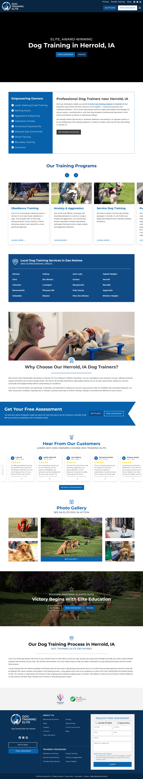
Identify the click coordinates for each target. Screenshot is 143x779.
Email (115, 732)
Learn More (17, 240)
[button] (123, 723)
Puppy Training (71, 753)
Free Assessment (127, 8)
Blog (129, 2)
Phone (95, 732)
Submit (112, 764)
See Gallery (71, 559)
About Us (48, 715)
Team (45, 723)
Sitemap (86, 776)
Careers (46, 727)
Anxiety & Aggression (74, 757)
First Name (97, 727)
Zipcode (96, 737)
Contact (46, 731)
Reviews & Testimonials (71, 487)
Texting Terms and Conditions (103, 754)
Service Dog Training (51, 757)
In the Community (73, 727)
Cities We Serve (49, 735)
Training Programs (54, 749)
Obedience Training (50, 753)
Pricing (105, 2)
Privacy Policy (69, 776)
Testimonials (70, 723)
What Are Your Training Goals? (101, 743)
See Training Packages (68, 132)
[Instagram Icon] (137, 2)
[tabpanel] (28, 213)
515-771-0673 (110, 8)
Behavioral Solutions (51, 719)
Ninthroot (104, 776)
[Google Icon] (140, 2)
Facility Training (118, 2)
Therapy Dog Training (51, 761)
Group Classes (71, 761)
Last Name (116, 727)
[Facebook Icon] (134, 2)
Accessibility (78, 776)
